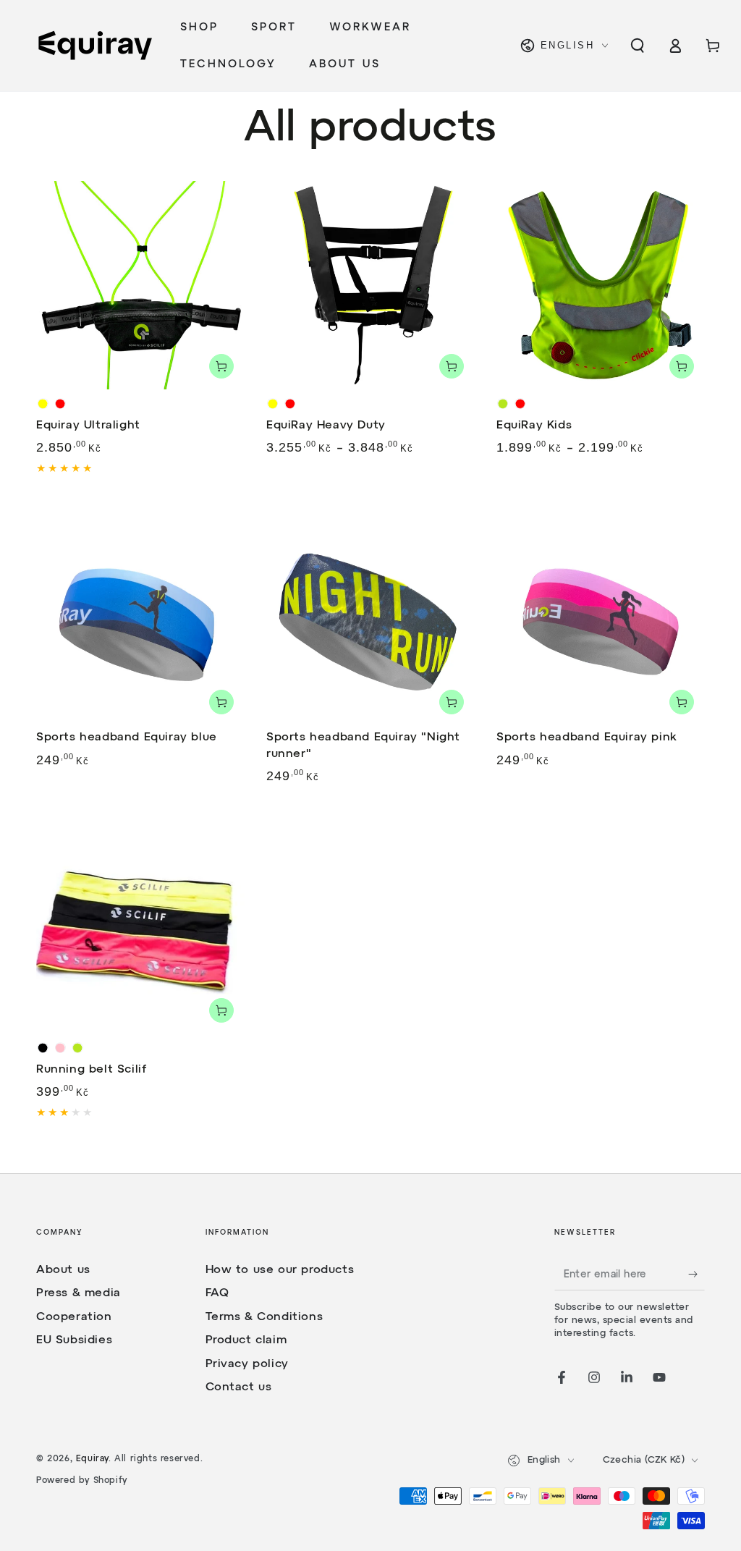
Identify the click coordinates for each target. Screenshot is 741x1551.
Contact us (239, 1387)
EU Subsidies (74, 1340)
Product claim (246, 1340)
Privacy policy (247, 1364)
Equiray (92, 1459)
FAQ (217, 1293)
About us (63, 1270)
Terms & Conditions (264, 1317)
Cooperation (74, 1317)
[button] (637, 46)
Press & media (78, 1293)
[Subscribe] (696, 1274)
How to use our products (280, 1270)
